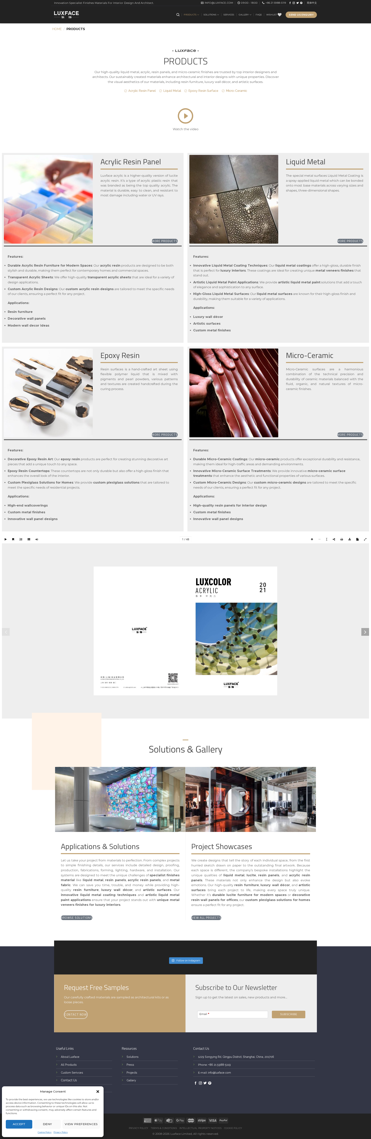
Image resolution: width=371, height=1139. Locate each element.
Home (57, 29)
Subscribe (288, 1014)
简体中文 (312, 2)
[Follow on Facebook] (290, 3)
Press (130, 1064)
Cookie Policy (45, 1132)
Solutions (209, 14)
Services (228, 14)
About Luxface (70, 1056)
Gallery (244, 14)
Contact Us (69, 1080)
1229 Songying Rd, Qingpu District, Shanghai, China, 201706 (236, 1056)
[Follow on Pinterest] (301, 3)
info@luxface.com (219, 1072)
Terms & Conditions (164, 1128)
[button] (98, 1091)
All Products (69, 1064)
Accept (19, 1124)
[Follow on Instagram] (294, 3)
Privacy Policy (61, 1132)
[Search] (178, 15)
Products (190, 14)
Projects (132, 1072)
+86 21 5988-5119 (219, 1064)
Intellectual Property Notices (201, 1128)
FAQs (259, 14)
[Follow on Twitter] (297, 3)
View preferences (81, 1124)
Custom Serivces (72, 1072)
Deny (47, 1124)
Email (204, 1014)
